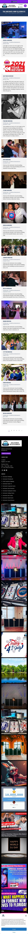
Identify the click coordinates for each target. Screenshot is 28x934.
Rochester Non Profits (8, 495)
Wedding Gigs (5, 42)
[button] (26, 916)
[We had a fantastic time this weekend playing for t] (14, 747)
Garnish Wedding (7, 257)
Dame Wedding (7, 382)
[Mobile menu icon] (25, 5)
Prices (21, 4)
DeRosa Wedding (7, 225)
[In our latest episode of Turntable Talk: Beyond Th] (14, 901)
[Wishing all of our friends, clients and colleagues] (14, 644)
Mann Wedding (7, 321)
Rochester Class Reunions (8, 488)
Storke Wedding (7, 190)
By (14, 42)
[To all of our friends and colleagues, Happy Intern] (14, 850)
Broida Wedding (7, 413)
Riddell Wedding (7, 40)
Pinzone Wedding (7, 121)
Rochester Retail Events (8, 497)
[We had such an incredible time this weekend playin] (14, 696)
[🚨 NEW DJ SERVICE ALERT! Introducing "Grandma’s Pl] (14, 542)
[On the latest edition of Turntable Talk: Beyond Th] (14, 876)
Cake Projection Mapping (8, 481)
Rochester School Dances (8, 500)
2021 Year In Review (8, 76)
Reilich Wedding (7, 288)
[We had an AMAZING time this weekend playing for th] (14, 619)
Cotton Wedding (7, 352)
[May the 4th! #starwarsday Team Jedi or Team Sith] (14, 516)
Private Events (5, 78)
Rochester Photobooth (8, 479)
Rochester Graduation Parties (9, 490)
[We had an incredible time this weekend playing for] (14, 567)
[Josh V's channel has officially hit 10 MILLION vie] (14, 798)
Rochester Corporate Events (9, 486)
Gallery (21, 7)
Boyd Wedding (7, 159)
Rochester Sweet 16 (7, 483)
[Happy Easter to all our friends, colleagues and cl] (14, 773)
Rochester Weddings (7, 476)
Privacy (14, 932)
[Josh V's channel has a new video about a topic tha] (14, 824)
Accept (14, 929)
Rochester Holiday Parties (8, 493)
